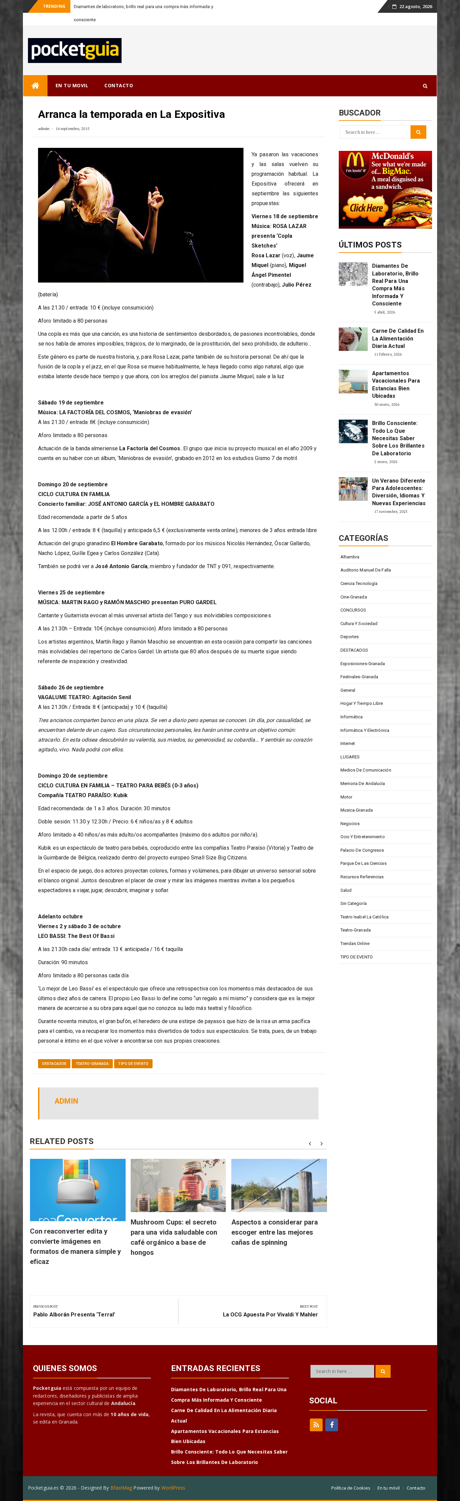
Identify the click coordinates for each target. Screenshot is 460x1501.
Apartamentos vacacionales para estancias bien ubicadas (396, 384)
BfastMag (121, 1487)
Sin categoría (353, 903)
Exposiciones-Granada (362, 663)
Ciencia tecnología (359, 583)
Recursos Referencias (362, 876)
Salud (346, 890)
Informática (351, 716)
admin (44, 128)
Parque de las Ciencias (363, 863)
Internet (347, 743)
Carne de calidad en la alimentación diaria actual (398, 338)
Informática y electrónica (365, 730)
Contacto (416, 1488)
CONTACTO (118, 85)
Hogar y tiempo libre (361, 703)
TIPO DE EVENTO (133, 1064)
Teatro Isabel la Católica (364, 916)
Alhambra (350, 556)
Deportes (349, 636)
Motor (346, 797)
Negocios (350, 823)
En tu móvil (388, 1488)
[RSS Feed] (316, 1424)
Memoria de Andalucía (362, 783)
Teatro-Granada (92, 1064)
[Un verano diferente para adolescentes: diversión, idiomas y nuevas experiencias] (353, 489)
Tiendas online (354, 943)
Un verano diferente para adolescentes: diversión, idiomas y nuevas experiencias (399, 492)
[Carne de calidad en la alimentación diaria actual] (353, 339)
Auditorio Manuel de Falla (365, 570)
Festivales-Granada (359, 676)
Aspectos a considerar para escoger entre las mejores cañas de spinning (274, 1232)
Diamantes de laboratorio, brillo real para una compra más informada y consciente (395, 285)
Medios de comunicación (365, 770)
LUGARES (350, 756)
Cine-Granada (353, 596)
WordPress (173, 1487)
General (348, 690)
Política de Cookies (350, 1488)
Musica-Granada (356, 810)
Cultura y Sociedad (359, 623)
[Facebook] (331, 1424)
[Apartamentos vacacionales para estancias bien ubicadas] (353, 381)
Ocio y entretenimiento (362, 836)
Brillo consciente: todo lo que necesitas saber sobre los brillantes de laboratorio (398, 438)
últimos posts (370, 245)
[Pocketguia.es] (35, 85)
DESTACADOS (54, 1064)
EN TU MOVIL (72, 85)
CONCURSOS (353, 610)
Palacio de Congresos (362, 850)
